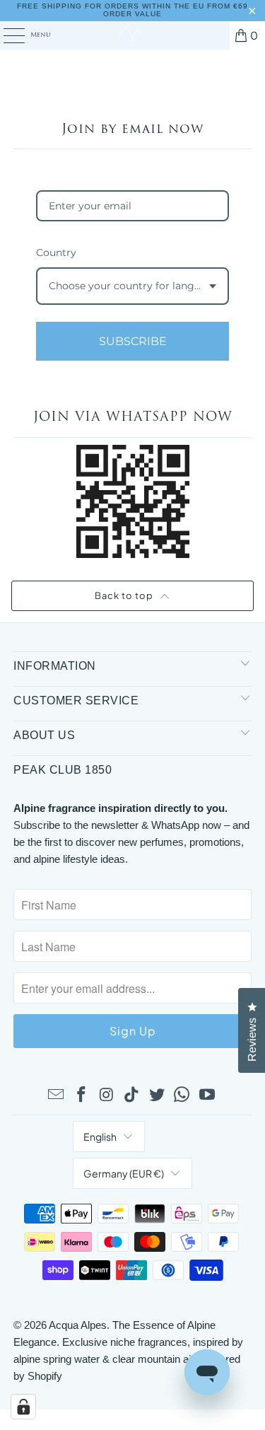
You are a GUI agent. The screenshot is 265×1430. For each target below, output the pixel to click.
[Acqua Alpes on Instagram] (106, 1095)
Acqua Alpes (78, 1325)
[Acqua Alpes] (132, 35)
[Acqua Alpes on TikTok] (132, 1095)
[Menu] (6, 35)
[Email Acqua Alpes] (56, 1095)
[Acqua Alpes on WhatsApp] (182, 1095)
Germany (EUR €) (123, 1173)
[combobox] (132, 286)
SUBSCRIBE (133, 341)
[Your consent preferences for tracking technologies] (23, 1407)
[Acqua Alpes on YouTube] (207, 1095)
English (100, 1136)
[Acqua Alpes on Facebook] (81, 1095)
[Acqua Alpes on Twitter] (156, 1095)
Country (56, 252)
